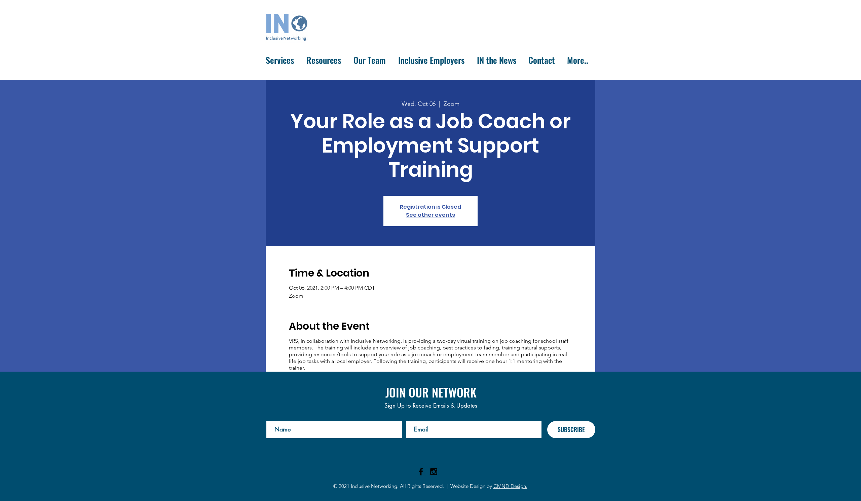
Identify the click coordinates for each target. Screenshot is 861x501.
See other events (430, 215)
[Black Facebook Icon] (421, 471)
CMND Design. (510, 486)
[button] (281, 60)
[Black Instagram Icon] (434, 471)
